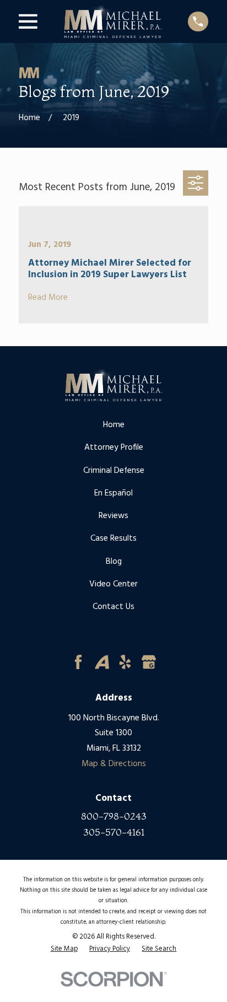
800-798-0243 (114, 816)
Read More (48, 298)
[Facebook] (78, 662)
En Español (113, 493)
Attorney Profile (113, 447)
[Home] (112, 21)
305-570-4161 (113, 832)
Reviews (113, 515)
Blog (114, 561)
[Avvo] (102, 662)
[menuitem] (64, 949)
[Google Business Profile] (149, 662)
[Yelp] (125, 662)
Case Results (113, 538)
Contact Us (113, 606)
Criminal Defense (113, 470)
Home (114, 425)
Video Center (113, 584)
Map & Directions (114, 764)
